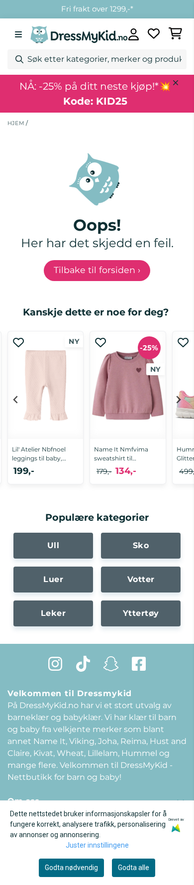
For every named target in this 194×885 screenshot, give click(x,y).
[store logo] (79, 34)
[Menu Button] (18, 34)
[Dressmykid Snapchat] (111, 664)
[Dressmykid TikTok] (83, 664)
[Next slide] (178, 400)
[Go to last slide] (16, 400)
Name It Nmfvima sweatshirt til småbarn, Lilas (121, 454)
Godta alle (133, 868)
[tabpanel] (45, 413)
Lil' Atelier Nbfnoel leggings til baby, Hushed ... (39, 454)
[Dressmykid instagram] (55, 664)
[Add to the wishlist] (18, 342)
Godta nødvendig (71, 868)
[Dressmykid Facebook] (139, 664)
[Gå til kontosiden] (133, 34)
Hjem (16, 123)
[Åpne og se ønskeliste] (154, 34)
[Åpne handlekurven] (176, 34)
